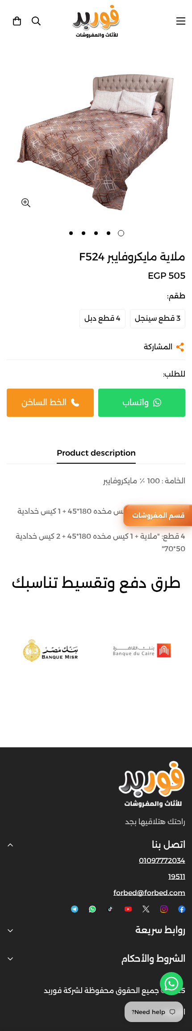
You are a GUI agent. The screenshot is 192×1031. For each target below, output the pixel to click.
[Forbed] (96, 21)
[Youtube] (128, 909)
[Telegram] (74, 909)
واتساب (135, 402)
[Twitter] (146, 909)
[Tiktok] (110, 909)
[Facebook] (181, 909)
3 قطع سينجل (157, 318)
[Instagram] (163, 909)
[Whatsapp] (92, 909)
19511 (176, 876)
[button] (17, 21)
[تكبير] (26, 203)
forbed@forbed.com (149, 893)
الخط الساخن (44, 402)
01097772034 (162, 860)
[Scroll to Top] (16, 984)
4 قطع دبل (102, 318)
